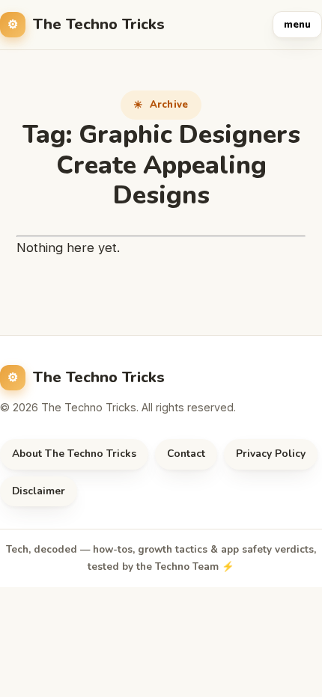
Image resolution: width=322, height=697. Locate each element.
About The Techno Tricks (74, 453)
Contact (186, 453)
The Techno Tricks (99, 24)
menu (297, 24)
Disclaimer (38, 491)
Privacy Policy (271, 453)
